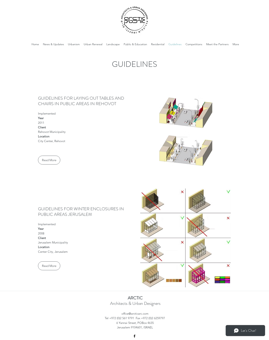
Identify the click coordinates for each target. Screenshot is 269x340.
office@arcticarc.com (135, 313)
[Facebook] (134, 336)
